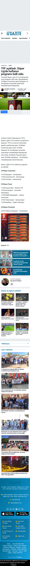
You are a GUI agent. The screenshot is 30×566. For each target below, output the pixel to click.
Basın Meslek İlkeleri (18, 544)
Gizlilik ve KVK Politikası (20, 545)
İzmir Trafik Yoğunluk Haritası (20, 527)
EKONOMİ (13, 549)
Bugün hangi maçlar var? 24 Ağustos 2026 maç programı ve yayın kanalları (7, 333)
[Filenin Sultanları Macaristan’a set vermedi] (7, 312)
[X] (10, 509)
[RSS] (22, 509)
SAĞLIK (21, 551)
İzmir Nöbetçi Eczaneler (7, 522)
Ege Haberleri (23, 38)
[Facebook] (7, 509)
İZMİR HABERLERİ (22, 549)
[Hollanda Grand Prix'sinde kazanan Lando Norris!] (22, 312)
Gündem (14, 38)
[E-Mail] (11, 284)
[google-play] (22, 514)
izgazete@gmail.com (16, 503)
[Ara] (27, 33)
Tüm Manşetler (22, 531)
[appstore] (8, 514)
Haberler (4, 65)
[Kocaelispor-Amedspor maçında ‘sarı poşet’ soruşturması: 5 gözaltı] (7, 297)
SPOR (10, 65)
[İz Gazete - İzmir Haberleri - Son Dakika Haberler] (14, 33)
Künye (8, 544)
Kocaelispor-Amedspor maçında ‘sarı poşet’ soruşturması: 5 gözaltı (7, 303)
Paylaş (5, 112)
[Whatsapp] (19, 509)
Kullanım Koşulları (7, 545)
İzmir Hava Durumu (20, 522)
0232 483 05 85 (16, 499)
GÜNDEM (18, 547)
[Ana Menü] (2, 33)
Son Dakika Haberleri (6, 537)
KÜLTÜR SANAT (7, 551)
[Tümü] (28, 343)
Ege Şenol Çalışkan (15, 281)
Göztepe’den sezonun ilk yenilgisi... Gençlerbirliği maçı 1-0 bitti (22, 333)
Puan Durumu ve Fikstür (7, 532)
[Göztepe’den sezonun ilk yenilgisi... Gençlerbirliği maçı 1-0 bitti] (22, 327)
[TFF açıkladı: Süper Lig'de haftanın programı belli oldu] (15, 101)
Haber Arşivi (21, 536)
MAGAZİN (15, 551)
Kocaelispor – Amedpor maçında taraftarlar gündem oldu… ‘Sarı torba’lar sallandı (22, 304)
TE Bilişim (19, 557)
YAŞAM (10, 553)
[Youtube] (16, 509)
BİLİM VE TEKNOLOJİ (9, 547)
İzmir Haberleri (5, 38)
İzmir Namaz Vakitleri (6, 527)
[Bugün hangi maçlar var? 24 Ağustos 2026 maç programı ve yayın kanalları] (7, 327)
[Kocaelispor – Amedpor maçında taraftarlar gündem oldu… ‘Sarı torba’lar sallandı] (22, 297)
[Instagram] (13, 509)
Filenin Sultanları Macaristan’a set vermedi (7, 318)
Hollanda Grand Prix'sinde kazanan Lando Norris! (22, 319)
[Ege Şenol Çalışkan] (5, 282)
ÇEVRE (24, 547)
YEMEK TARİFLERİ (17, 553)
